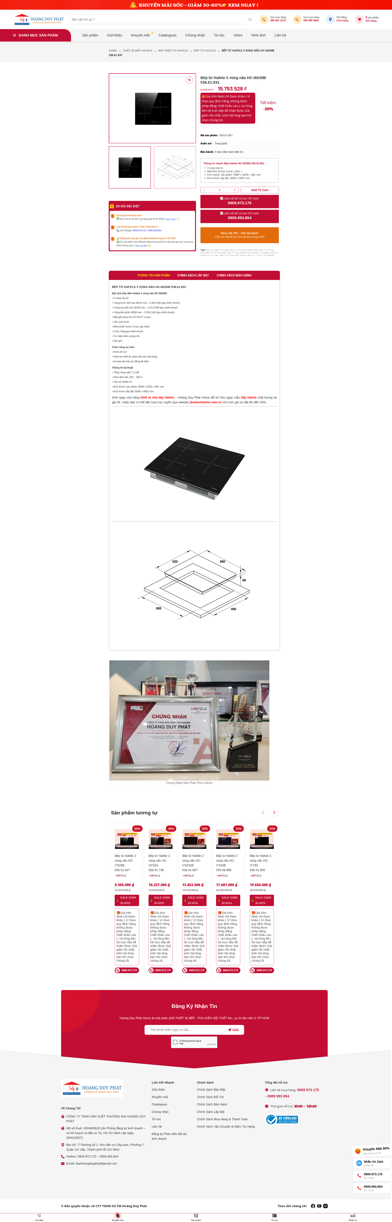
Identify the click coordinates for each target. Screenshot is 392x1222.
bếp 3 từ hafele (262, 252)
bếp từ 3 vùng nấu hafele (233, 255)
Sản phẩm (90, 35)
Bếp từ (210, 250)
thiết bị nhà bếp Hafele (157, 397)
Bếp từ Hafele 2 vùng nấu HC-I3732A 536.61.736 (159, 863)
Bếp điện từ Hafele (173, 50)
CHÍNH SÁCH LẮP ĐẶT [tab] (193, 275)
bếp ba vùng (246, 252)
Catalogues (167, 35)
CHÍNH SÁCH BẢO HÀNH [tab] (234, 275)
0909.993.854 (154, 230)
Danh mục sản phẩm (38, 35)
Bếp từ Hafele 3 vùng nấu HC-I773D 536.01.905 (260, 863)
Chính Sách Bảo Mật (211, 1089)
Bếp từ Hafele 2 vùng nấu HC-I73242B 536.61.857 (193, 863)
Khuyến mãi (140, 35)
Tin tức (219, 35)
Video (238, 35)
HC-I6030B (268, 255)
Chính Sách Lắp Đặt (210, 1112)
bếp (256, 250)
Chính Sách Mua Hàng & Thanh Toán (222, 1119)
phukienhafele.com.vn (206, 402)
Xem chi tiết (141, 245)
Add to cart (259, 190)
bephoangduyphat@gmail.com (96, 1163)
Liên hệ (280, 35)
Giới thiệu (114, 35)
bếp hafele (247, 250)
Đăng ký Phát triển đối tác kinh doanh (169, 1136)
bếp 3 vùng (233, 252)
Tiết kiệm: (268, 103)
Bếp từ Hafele (205, 50)
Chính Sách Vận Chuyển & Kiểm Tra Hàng (226, 1126)
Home (113, 50)
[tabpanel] (194, 465)
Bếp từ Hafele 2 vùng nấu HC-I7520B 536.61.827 (125, 863)
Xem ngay (171, 219)
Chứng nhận (195, 35)
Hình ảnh (258, 35)
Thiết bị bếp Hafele (138, 50)
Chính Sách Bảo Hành (212, 1104)
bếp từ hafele (222, 250)
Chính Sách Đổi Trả (210, 1097)
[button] (263, 812)
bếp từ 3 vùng (254, 255)
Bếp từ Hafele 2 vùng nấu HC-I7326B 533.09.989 (226, 863)
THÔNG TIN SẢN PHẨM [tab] (153, 275)
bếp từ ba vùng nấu (216, 252)
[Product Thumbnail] (189, 79)
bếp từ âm (235, 250)
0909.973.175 (139, 230)
